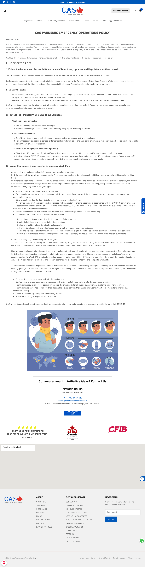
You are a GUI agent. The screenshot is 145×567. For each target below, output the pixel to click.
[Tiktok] (10, 2)
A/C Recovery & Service (55, 20)
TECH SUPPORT (72, 537)
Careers (93, 558)
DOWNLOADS (71, 530)
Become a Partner (120, 11)
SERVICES (40, 513)
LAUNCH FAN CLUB (44, 527)
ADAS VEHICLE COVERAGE (76, 516)
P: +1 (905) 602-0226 (72, 398)
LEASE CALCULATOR (74, 505)
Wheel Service (74, 20)
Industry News (84, 558)
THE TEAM (40, 505)
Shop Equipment (91, 20)
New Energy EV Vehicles (112, 20)
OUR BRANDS (41, 509)
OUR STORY (41, 502)
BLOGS (39, 516)
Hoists (39, 20)
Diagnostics (28, 20)
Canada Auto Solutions (17, 558)
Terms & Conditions (119, 558)
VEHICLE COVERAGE (74, 509)
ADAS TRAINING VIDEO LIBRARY (79, 520)
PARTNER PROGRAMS (75, 523)
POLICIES (40, 523)
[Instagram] (7, 2)
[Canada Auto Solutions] (72, 11)
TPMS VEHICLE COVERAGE (76, 513)
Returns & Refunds (104, 558)
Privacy (130, 558)
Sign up (111, 519)
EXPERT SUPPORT (73, 541)
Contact (137, 558)
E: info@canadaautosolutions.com (72, 401)
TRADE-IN (70, 534)
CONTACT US (71, 502)
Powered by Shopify (31, 558)
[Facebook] (4, 2)
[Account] (135, 10)
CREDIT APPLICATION (74, 527)
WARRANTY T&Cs (43, 520)
